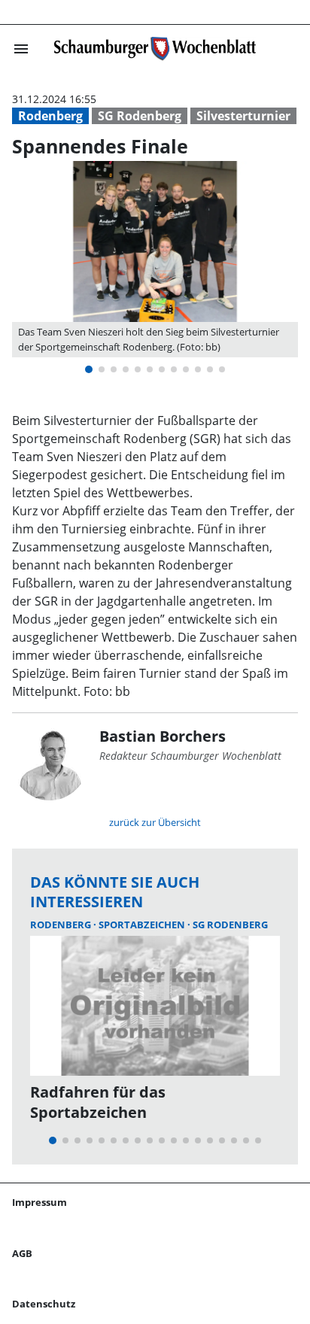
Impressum (39, 1202)
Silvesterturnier (243, 116)
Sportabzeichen (143, 924)
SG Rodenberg (139, 116)
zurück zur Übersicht (155, 822)
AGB (22, 1253)
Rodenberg (50, 116)
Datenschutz (43, 1303)
